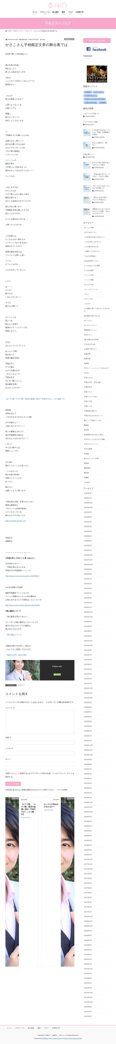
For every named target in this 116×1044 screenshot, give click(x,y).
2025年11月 (88, 503)
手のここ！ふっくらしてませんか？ (96, 368)
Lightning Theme (57, 1038)
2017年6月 (88, 888)
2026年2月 (88, 493)
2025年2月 (88, 545)
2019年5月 (88, 778)
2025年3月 (88, 541)
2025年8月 (88, 517)
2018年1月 (88, 855)
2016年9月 (88, 931)
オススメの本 (89, 284)
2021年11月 (88, 641)
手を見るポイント (90, 95)
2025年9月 (88, 512)
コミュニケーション (91, 289)
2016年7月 (88, 940)
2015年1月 (88, 988)
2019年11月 (88, 750)
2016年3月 (88, 954)
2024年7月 (88, 579)
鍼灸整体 (87, 468)
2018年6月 (88, 831)
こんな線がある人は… (92, 246)
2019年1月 (88, 798)
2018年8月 (88, 821)
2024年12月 (88, 555)
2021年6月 (88, 660)
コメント (10, 708)
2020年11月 (88, 693)
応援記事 (87, 354)
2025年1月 (88, 550)
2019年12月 (88, 745)
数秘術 (86, 425)
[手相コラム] (12, 882)
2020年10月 (88, 698)
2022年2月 (88, 636)
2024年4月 (88, 593)
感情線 (86, 363)
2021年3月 (88, 674)
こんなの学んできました (93, 242)
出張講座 (88, 92)
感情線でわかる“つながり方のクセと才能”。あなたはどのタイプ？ (101, 211)
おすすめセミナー (90, 232)
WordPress (45, 1038)
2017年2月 (88, 907)
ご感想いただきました (92, 251)
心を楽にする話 (89, 344)
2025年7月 (88, 522)
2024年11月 (88, 560)
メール (9, 748)
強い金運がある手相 (91, 339)
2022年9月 (88, 626)
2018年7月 (88, 826)
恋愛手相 (87, 358)
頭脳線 (86, 477)
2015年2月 (88, 983)
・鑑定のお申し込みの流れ (16, 655)
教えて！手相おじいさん (93, 420)
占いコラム (88, 320)
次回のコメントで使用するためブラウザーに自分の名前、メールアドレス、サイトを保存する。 (39, 775)
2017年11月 (88, 864)
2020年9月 (88, 702)
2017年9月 (88, 874)
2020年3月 (88, 731)
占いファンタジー (90, 325)
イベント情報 (89, 280)
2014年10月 (88, 1002)
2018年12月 (88, 802)
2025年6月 (88, 526)
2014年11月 (88, 997)
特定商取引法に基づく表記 (93, 435)
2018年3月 (88, 845)
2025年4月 (88, 536)
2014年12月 (88, 993)
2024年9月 (88, 569)
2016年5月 (88, 945)
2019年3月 (88, 788)
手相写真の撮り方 (90, 411)
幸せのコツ (69, 39)
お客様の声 (56, 1028)
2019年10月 (88, 755)
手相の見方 (88, 387)
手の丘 (86, 373)
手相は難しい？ (88, 154)
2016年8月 (88, 935)
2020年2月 (88, 736)
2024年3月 (88, 598)
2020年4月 (88, 726)
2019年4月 (88, 783)
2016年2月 (88, 959)
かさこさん (9, 160)
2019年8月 (88, 764)
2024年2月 (88, 603)
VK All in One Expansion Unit (73, 1038)
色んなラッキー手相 (91, 458)
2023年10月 (88, 617)
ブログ (46, 1028)
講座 (39, 1028)
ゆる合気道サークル (91, 261)
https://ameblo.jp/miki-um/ (15, 521)
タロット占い (99, 92)
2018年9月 (88, 816)
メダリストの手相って (91, 113)
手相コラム (88, 392)
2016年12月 (88, 916)
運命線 (86, 463)
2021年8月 (88, 650)
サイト (8, 759)
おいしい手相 (89, 227)
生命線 (86, 454)
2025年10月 (88, 507)
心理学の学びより (90, 349)
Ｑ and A (87, 482)
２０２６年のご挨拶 (90, 122)
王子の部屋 (88, 449)
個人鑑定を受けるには (92, 316)
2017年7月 (88, 883)
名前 (8, 738)
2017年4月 (88, 897)
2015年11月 (88, 969)
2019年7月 (88, 769)
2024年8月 (88, 574)
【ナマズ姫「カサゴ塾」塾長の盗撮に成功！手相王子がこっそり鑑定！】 (35, 399)
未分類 (86, 430)
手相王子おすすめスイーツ (93, 416)
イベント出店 (89, 275)
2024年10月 (88, 564)
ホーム (9, 1028)
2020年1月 (88, 740)
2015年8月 (88, 978)
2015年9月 (88, 973)
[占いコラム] (67, 882)
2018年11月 (88, 807)
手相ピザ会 (88, 401)
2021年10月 (88, 645)
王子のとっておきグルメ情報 (94, 439)
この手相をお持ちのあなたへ (94, 237)
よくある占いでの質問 (92, 266)
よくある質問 (89, 270)
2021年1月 (88, 683)
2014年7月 (88, 1011)
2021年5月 (88, 664)
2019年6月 (88, 774)
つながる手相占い (90, 256)
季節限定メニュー (90, 330)
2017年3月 (88, 902)
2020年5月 (88, 721)
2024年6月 (88, 584)
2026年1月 (88, 498)
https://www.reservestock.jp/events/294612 (22, 576)
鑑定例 (86, 473)
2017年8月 (88, 878)
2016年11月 (88, 921)
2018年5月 (88, 836)
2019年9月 (88, 759)
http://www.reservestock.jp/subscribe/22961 (22, 605)
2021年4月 (88, 669)
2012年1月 (88, 1016)
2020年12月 (88, 688)
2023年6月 (88, 621)
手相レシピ (88, 406)
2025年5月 (88, 531)
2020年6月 (88, 717)
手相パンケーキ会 (90, 396)
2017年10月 (88, 869)
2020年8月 (88, 707)
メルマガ (87, 304)
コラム (86, 294)
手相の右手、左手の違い (93, 382)
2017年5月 (88, 893)
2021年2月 (88, 679)
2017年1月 (88, 912)
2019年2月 (88, 793)
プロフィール (20, 1028)
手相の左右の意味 (90, 102)
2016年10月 (88, 926)
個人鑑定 (31, 1028)
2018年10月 (88, 812)
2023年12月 (88, 612)
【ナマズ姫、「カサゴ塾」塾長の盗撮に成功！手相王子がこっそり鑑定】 (28, 809)
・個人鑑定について (13, 635)
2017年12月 (88, 859)
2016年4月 (88, 950)
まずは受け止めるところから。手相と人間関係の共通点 (101, 132)
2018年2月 (88, 850)
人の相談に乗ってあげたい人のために (96, 310)
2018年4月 (88, 840)
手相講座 (102, 102)
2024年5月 (88, 588)
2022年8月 (88, 631)
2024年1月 (88, 607)
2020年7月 (88, 712)
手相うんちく (89, 377)
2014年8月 (88, 1007)
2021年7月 (88, 655)
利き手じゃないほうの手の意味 (94, 99)
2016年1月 (88, 964)
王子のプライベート (91, 444)
